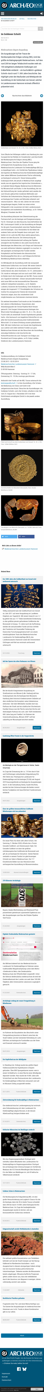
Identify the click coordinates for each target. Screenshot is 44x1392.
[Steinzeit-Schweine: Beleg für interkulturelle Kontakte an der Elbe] (41, 95)
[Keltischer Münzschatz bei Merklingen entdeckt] (22, 1144)
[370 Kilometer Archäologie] (22, 895)
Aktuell (22, 19)
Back (22, 1335)
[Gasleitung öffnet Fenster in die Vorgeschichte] (22, 750)
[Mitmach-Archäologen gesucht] (2, 95)
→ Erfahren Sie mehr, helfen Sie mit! (15, 1363)
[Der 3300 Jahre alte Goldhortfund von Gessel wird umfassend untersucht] (22, 596)
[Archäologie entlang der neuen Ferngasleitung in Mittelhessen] (22, 1018)
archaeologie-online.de (8, 19)
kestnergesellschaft (8, 383)
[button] (9, 536)
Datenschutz (6, 1380)
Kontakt (5, 1377)
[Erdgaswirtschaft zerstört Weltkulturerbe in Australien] (22, 1243)
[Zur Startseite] (22, 5)
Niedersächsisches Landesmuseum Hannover (17, 364)
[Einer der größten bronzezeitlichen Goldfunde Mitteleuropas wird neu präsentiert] (22, 826)
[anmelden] (41, 13)
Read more (37, 653)
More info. (16, 1390)
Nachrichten (32, 19)
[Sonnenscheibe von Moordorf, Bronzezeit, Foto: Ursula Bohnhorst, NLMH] (22, 468)
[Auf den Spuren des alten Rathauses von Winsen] (22, 676)
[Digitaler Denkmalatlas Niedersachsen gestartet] (22, 948)
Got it (37, 1389)
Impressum (6, 1373)
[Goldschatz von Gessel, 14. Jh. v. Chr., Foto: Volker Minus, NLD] (22, 123)
